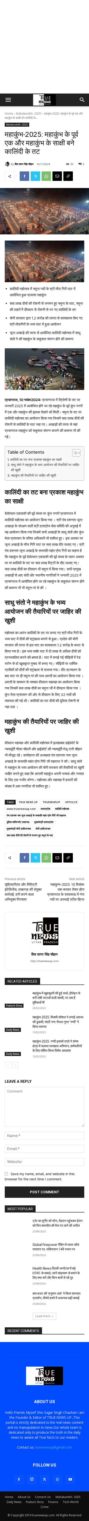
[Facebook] (24, 176)
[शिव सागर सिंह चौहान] (8, 164)
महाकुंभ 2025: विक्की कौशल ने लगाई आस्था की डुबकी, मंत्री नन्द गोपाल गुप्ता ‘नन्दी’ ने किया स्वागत (58, 1021)
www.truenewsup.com (21, 808)
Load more (42, 1316)
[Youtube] (70, 1479)
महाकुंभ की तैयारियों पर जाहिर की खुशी (33, 475)
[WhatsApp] (46, 176)
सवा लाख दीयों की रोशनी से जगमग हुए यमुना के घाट (30, 835)
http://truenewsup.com (44, 961)
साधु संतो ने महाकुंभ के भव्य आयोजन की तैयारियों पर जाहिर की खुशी (45, 467)
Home (9, 114)
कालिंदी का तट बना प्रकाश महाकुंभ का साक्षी (36, 459)
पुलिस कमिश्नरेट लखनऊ (18, 822)
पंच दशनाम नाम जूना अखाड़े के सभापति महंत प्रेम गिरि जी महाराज (36, 815)
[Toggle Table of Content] (74, 453)
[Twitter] (35, 176)
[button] (8, 100)
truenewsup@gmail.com (53, 1447)
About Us (24, 1497)
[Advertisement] (44, 46)
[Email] (57, 176)
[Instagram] (32, 1479)
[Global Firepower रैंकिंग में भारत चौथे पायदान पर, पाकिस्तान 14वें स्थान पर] (17, 1251)
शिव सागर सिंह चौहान (24, 164)
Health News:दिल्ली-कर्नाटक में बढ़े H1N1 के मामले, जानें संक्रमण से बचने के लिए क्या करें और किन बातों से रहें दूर (56, 1272)
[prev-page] (8, 1065)
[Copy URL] (68, 176)
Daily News (12, 1029)
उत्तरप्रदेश (45, 808)
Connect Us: (43, 1497)
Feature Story (14, 1005)
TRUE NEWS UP (28, 802)
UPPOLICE (71, 802)
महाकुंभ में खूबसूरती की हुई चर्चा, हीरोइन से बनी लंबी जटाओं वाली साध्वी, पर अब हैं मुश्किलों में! (56, 997)
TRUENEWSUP (51, 802)
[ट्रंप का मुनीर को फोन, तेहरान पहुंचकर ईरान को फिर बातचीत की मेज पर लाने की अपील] (17, 1227)
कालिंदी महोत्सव (62, 808)
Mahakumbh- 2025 (28, 114)
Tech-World (71, 1502)
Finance (53, 1502)
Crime (45, 1507)
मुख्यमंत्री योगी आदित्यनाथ (19, 828)
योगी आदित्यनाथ (43, 828)
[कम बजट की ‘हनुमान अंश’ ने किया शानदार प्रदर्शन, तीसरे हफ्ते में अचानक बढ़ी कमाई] (17, 1299)
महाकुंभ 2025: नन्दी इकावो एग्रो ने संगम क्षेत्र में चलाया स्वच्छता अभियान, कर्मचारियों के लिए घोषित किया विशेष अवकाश (57, 1045)
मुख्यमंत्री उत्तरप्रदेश (43, 822)
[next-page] (15, 1065)
